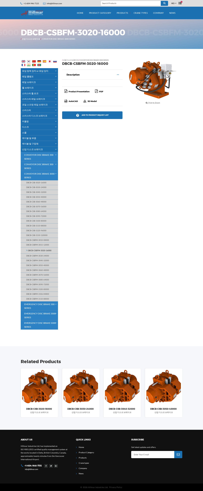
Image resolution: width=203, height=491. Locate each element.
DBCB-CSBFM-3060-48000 (37, 270)
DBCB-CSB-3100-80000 (36, 221)
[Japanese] (50, 61)
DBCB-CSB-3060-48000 (36, 202)
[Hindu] (29, 65)
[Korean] (29, 61)
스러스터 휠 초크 (30, 93)
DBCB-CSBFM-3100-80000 (37, 289)
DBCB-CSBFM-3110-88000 (37, 299)
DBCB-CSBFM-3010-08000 (37, 240)
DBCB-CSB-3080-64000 (36, 211)
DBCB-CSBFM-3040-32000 (37, 260)
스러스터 (26, 110)
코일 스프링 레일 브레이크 (35, 104)
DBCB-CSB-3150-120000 (37, 235)
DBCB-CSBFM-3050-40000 (37, 265)
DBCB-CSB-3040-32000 (36, 192)
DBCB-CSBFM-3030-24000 (37, 256)
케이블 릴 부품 (29, 138)
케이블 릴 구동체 (30, 143)
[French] (23, 65)
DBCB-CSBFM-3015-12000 (37, 245)
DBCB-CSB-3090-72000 (36, 216)
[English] (23, 61)
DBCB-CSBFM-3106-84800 (37, 294)
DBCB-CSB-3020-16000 (36, 183)
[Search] (164, 3)
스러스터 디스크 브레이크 (34, 115)
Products (122, 13)
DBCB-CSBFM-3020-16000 (39, 250)
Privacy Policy (115, 487)
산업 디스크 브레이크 (31, 39)
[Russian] (55, 61)
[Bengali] (39, 65)
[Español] (44, 61)
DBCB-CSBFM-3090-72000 (37, 284)
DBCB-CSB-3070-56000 (36, 207)
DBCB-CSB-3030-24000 (36, 187)
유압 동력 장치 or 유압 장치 (35, 71)
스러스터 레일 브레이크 (33, 99)
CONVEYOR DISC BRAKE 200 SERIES (38, 157)
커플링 (25, 121)
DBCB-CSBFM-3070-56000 (37, 275)
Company (158, 13)
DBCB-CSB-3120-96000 (36, 231)
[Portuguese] (34, 65)
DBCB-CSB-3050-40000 (36, 197)
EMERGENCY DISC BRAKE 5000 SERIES (40, 325)
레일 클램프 (28, 76)
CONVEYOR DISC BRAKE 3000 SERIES (58, 39)
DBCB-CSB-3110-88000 (36, 226)
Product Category (100, 13)
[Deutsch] (39, 61)
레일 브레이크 (29, 82)
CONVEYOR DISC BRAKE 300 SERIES (38, 166)
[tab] (92, 75)
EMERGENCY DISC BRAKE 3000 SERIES (40, 315)
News (172, 13)
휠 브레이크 (28, 87)
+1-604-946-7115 (31, 3)
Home (80, 13)
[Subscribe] (178, 454)
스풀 (24, 132)
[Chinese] (34, 61)
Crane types (141, 13)
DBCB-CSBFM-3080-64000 (37, 280)
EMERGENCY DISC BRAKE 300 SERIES (39, 306)
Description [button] (73, 74)
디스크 (25, 127)
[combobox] (174, 3)
